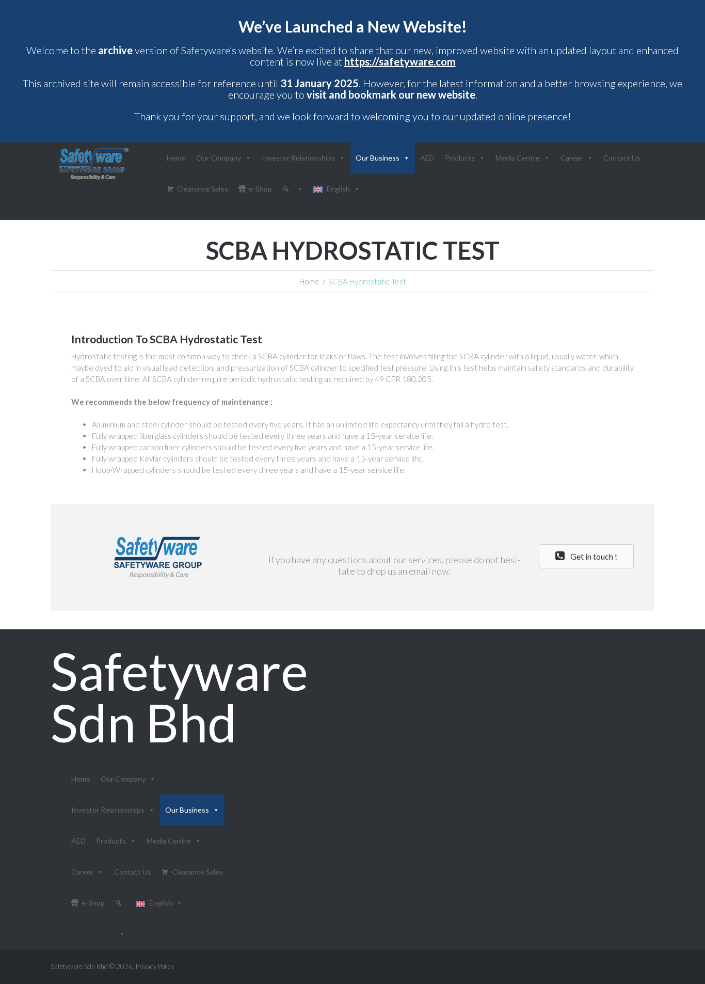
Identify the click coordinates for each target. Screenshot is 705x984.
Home (176, 157)
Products (460, 157)
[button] (586, 556)
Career (571, 157)
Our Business (377, 157)
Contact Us (621, 157)
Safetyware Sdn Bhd (179, 696)
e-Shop (260, 188)
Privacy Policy (155, 966)
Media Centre (517, 157)
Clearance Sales (202, 188)
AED (427, 157)
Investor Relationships (298, 157)
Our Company (218, 157)
